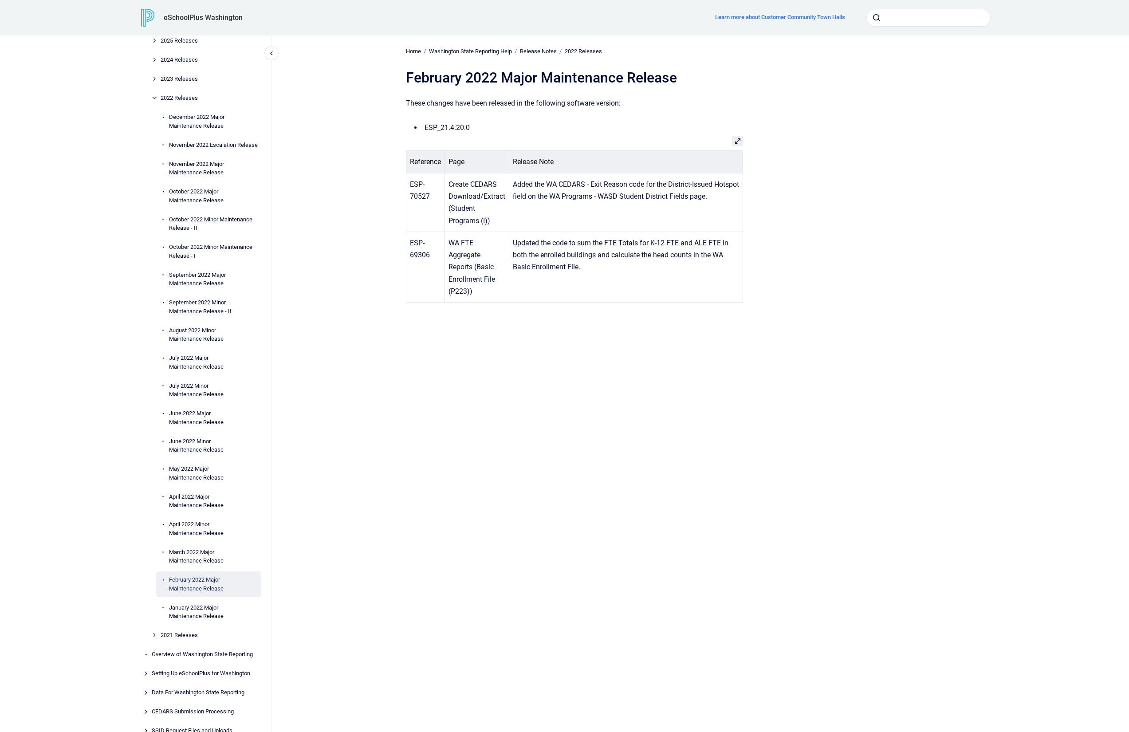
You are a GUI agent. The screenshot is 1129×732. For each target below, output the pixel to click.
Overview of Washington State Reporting (202, 654)
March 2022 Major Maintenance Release (196, 556)
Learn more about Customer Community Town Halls (780, 17)
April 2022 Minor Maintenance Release (196, 528)
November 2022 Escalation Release (213, 145)
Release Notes (538, 51)
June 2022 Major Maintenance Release (196, 417)
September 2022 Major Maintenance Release (197, 279)
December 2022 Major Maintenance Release (196, 121)
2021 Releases (179, 635)
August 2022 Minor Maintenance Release (196, 334)
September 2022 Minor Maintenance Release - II (200, 307)
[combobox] (928, 17)
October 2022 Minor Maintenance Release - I (210, 251)
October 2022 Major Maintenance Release (196, 196)
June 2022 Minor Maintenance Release (196, 445)
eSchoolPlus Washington (203, 17)
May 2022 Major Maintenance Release (196, 473)
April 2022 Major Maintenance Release (196, 501)
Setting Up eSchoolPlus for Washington (201, 673)
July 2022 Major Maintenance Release (196, 362)
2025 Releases (179, 40)
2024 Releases (179, 59)
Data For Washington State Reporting (198, 692)
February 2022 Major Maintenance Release (196, 584)
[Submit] (876, 18)
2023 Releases (179, 78)
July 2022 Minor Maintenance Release (196, 390)
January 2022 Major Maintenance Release (196, 612)
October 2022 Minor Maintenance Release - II (210, 224)
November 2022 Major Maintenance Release (196, 168)
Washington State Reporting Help (470, 51)
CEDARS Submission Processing (193, 711)
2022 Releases (179, 97)
